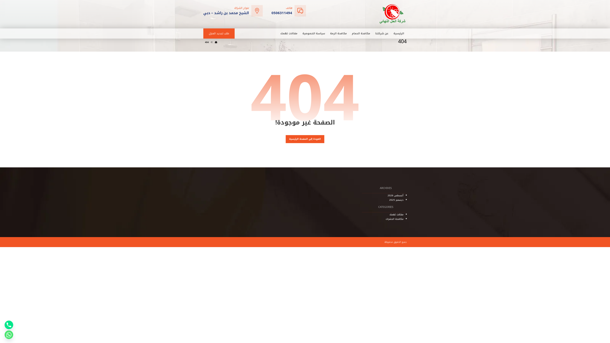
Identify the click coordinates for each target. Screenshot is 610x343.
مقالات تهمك (396, 214)
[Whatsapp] (9, 334)
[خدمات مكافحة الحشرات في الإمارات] (393, 14)
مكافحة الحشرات (394, 219)
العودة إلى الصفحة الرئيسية (305, 139)
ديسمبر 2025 (396, 200)
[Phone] (9, 325)
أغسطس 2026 (395, 195)
